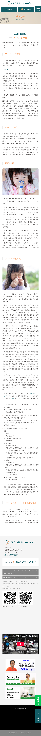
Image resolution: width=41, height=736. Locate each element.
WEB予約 (27, 9)
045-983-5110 (26, 562)
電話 (10, 9)
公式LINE (38, 700)
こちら (12, 398)
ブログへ (38, 715)
